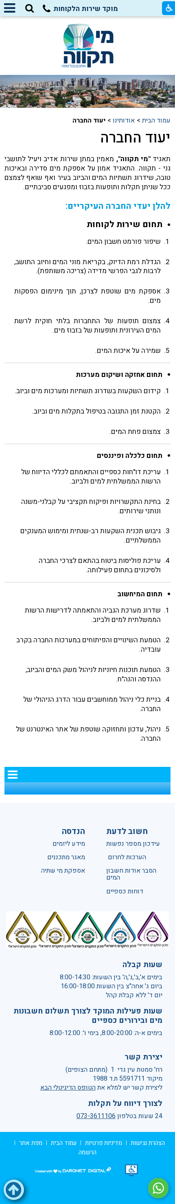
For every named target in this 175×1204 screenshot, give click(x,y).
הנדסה (73, 831)
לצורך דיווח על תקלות (125, 1103)
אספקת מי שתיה (63, 871)
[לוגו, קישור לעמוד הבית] (87, 45)
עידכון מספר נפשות (133, 844)
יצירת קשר (143, 1057)
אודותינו (124, 120)
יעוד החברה (135, 138)
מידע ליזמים (68, 844)
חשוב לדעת (127, 831)
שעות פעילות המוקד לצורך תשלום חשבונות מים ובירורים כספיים (87, 1015)
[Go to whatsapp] (158, 1188)
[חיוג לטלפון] (46, 10)
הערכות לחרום (126, 857)
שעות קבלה (142, 964)
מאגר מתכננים (66, 857)
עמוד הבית (156, 120)
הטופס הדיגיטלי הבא (68, 1087)
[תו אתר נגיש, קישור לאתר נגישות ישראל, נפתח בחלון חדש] (131, 1170)
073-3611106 (96, 1116)
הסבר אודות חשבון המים (131, 874)
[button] (29, 9)
